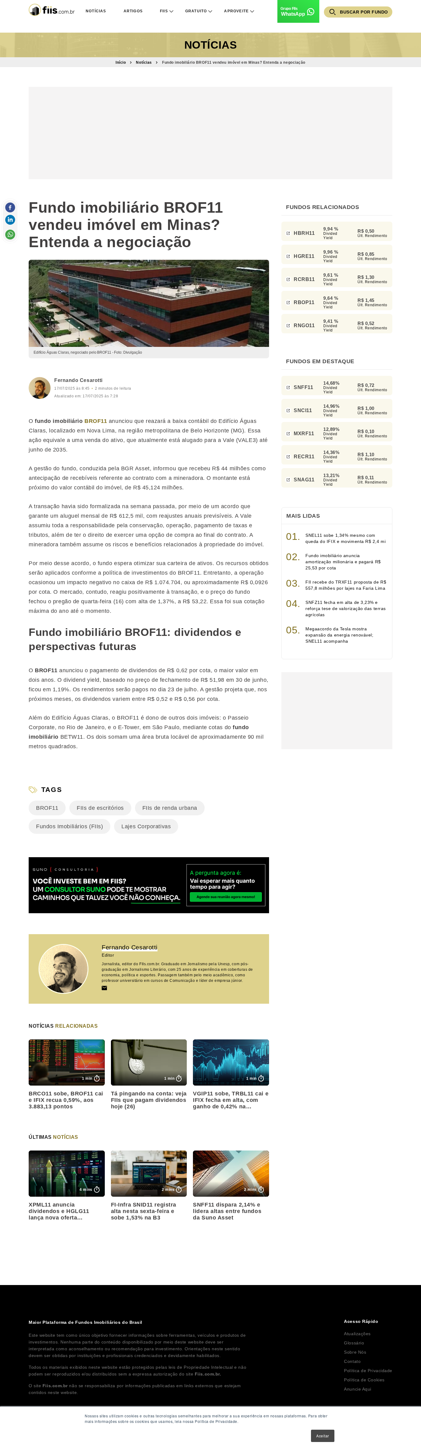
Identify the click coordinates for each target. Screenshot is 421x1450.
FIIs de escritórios (100, 808)
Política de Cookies (364, 1379)
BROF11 (95, 421)
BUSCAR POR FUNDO (364, 12)
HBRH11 (303, 233)
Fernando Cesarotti (78, 380)
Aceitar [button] (322, 1435)
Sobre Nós (355, 1352)
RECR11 (303, 456)
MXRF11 (303, 433)
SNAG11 (303, 479)
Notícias (210, 45)
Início (121, 62)
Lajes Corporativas (146, 826)
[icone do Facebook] (10, 207)
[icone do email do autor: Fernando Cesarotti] (104, 988)
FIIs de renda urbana (169, 808)
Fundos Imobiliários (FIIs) (69, 826)
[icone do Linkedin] (10, 220)
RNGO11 (303, 325)
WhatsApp (293, 14)
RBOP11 (303, 302)
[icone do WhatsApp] (10, 234)
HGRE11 (303, 256)
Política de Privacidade (368, 1370)
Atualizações (357, 1333)
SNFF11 (303, 387)
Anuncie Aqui (357, 1389)
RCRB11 (303, 279)
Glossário (354, 1342)
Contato (352, 1361)
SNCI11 (303, 410)
